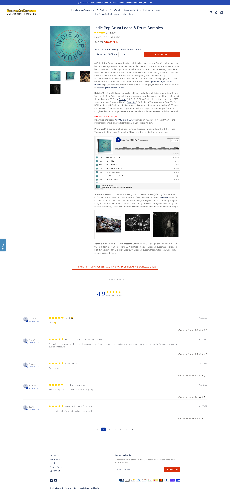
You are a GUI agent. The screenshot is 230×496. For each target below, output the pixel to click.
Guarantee (55, 459)
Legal (52, 463)
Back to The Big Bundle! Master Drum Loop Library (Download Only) (117, 267)
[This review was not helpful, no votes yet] (204, 330)
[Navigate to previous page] (97, 429)
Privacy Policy (56, 467)
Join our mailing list (123, 455)
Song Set (131, 102)
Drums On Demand (63, 488)
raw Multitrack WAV (124, 119)
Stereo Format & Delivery (106, 49)
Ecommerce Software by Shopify (86, 488)
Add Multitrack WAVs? (130, 49)
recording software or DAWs (110, 87)
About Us (54, 455)
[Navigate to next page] (132, 429)
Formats (122, 99)
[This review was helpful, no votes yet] (200, 330)
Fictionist (164, 197)
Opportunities (56, 470)
